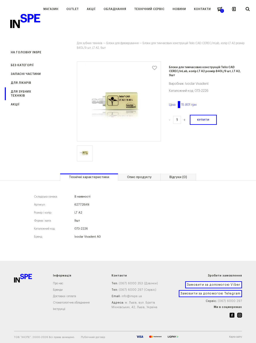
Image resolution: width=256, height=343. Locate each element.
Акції (15, 104)
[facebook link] (232, 316)
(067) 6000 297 (230, 301)
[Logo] (23, 279)
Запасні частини (26, 74)
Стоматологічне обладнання (71, 302)
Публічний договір (93, 337)
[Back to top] (249, 336)
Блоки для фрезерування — (124, 43)
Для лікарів (21, 83)
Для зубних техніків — (91, 43)
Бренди (58, 290)
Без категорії (22, 65)
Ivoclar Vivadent (197, 83)
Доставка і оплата (64, 296)
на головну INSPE (26, 52)
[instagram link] (239, 316)
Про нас (58, 283)
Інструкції (59, 309)
